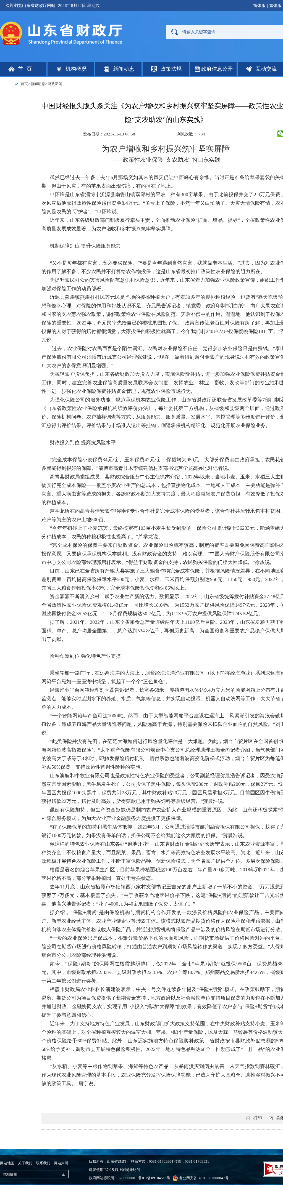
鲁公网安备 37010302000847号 (204, 1178)
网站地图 (7, 1163)
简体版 (259, 5)
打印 (257, 1118)
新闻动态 (38, 84)
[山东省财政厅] (61, 33)
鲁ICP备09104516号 (154, 1178)
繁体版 (275, 5)
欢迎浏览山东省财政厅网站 (30, 5)
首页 (24, 84)
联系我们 (43, 1163)
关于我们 (25, 1163)
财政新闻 (55, 84)
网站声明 (61, 1163)
